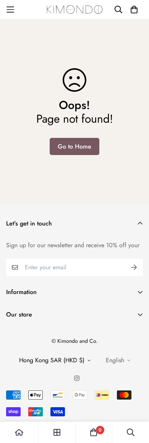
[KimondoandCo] (75, 10)
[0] (93, 432)
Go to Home (74, 146)
